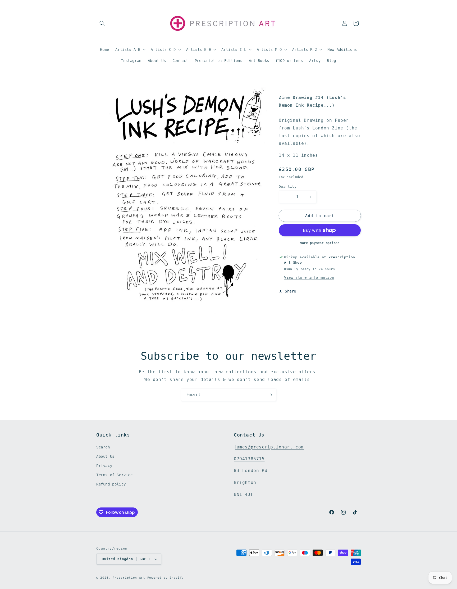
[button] (102, 23)
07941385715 (249, 458)
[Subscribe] (270, 395)
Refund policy (111, 484)
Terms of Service (114, 475)
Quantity (287, 186)
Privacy (104, 466)
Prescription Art (129, 577)
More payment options (320, 243)
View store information (309, 277)
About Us (105, 456)
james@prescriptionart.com (269, 446)
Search (103, 447)
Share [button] (290, 291)
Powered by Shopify (165, 577)
